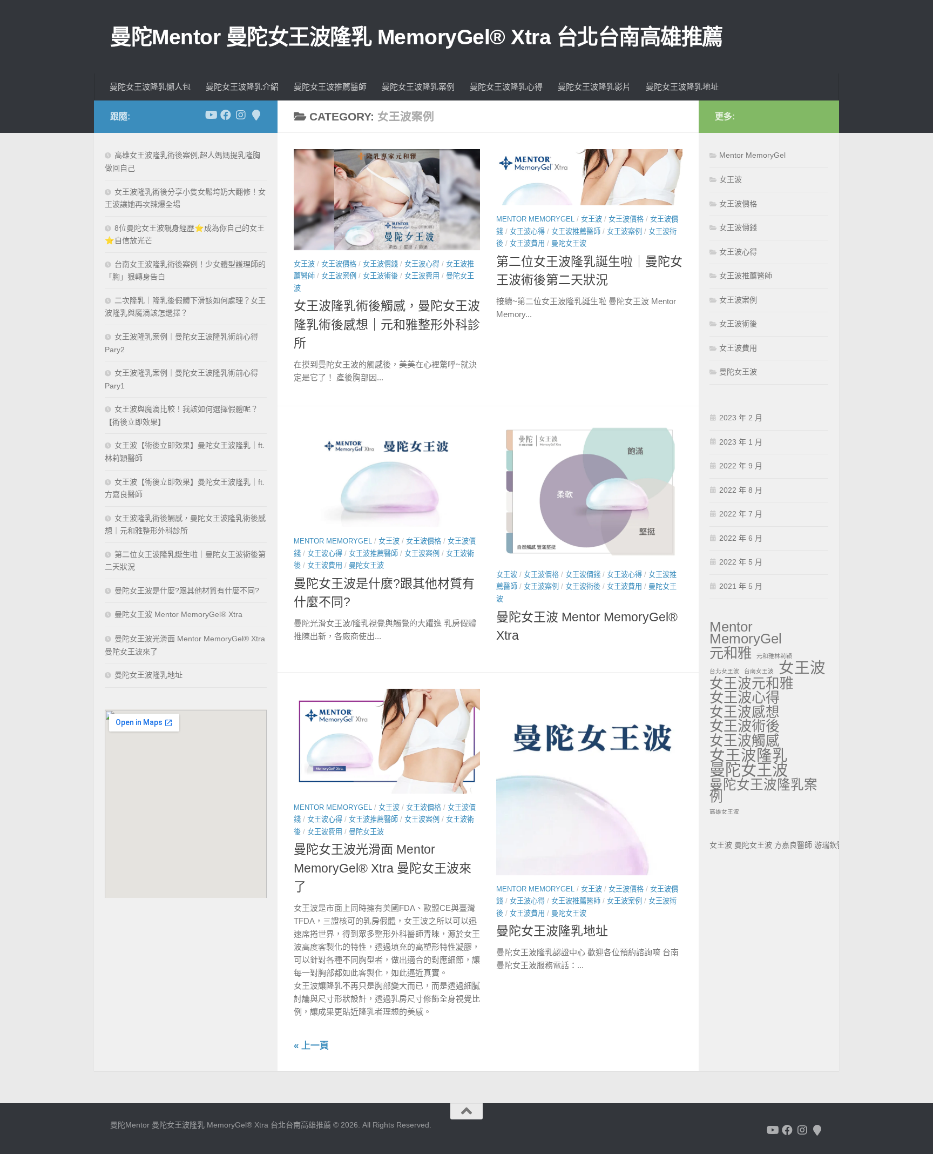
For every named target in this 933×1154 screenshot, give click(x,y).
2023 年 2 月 (740, 417)
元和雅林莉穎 (774, 656)
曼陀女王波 (568, 243)
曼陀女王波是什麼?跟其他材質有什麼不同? (186, 590)
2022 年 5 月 (740, 562)
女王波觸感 (744, 741)
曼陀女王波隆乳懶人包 (150, 86)
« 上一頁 (311, 1046)
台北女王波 (724, 671)
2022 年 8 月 (740, 490)
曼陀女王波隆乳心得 (506, 86)
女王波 (304, 264)
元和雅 (730, 653)
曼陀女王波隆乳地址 (682, 86)
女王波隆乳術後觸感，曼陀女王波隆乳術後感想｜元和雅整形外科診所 (387, 324)
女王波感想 (744, 712)
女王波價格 (338, 264)
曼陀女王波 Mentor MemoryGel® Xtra (178, 614)
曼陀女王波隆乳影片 (594, 86)
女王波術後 (380, 276)
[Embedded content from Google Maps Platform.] (186, 803)
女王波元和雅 (751, 683)
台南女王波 (759, 671)
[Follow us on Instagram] (240, 115)
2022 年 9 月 (740, 465)
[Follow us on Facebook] (225, 115)
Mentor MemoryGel (535, 219)
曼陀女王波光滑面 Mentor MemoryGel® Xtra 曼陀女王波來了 (382, 868)
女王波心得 (422, 264)
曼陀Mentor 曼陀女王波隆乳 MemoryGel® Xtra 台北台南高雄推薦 (416, 37)
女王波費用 (422, 276)
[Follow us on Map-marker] (256, 115)
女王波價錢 (380, 264)
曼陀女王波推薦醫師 (330, 86)
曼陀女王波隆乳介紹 (242, 86)
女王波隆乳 (748, 755)
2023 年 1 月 (740, 442)
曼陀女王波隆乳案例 (418, 86)
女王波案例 (338, 276)
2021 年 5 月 (740, 586)
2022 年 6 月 (740, 538)
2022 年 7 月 (740, 513)
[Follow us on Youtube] (210, 115)
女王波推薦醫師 (575, 231)
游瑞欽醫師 (833, 845)
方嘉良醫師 (793, 845)
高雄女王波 (724, 811)
